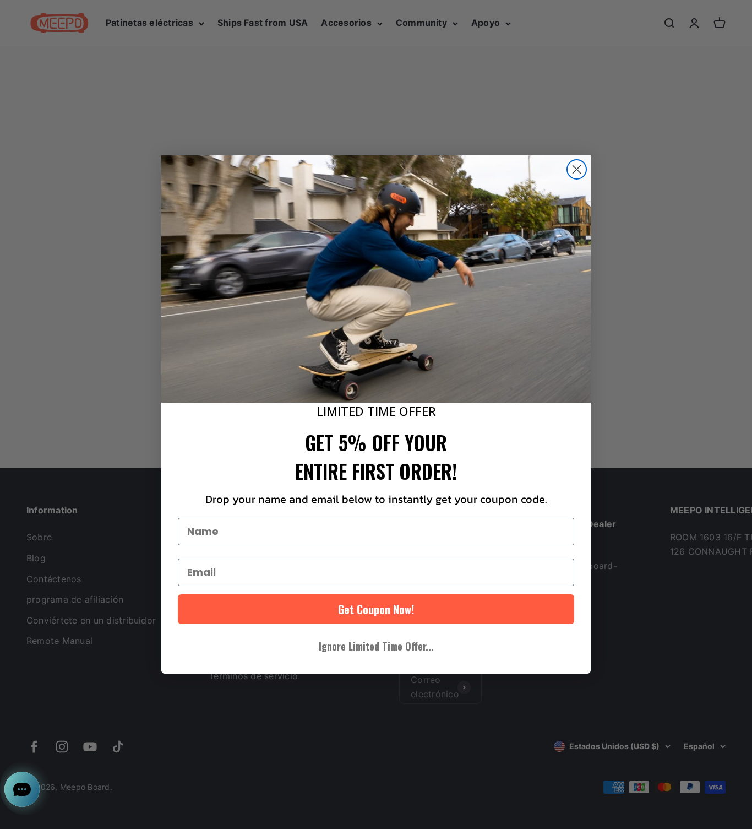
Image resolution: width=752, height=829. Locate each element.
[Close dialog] (576, 169)
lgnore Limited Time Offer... (376, 646)
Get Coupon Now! (376, 609)
